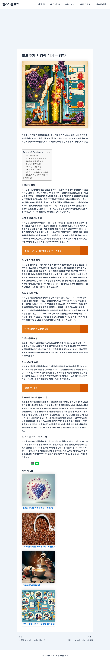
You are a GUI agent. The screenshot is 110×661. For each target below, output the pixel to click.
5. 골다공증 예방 (35, 167)
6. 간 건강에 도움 (35, 169)
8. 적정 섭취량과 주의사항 (38, 175)
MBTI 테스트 (55, 4)
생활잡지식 (101, 4)
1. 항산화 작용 (34, 156)
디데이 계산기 (70, 4)
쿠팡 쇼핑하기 (86, 4)
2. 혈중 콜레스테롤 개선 (37, 158)
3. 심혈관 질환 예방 (36, 161)
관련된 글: (28, 178)
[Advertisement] (55, 25)
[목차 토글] (47, 152)
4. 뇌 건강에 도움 (35, 164)
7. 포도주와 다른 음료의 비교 (39, 172)
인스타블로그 (10, 4)
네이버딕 (42, 4)
